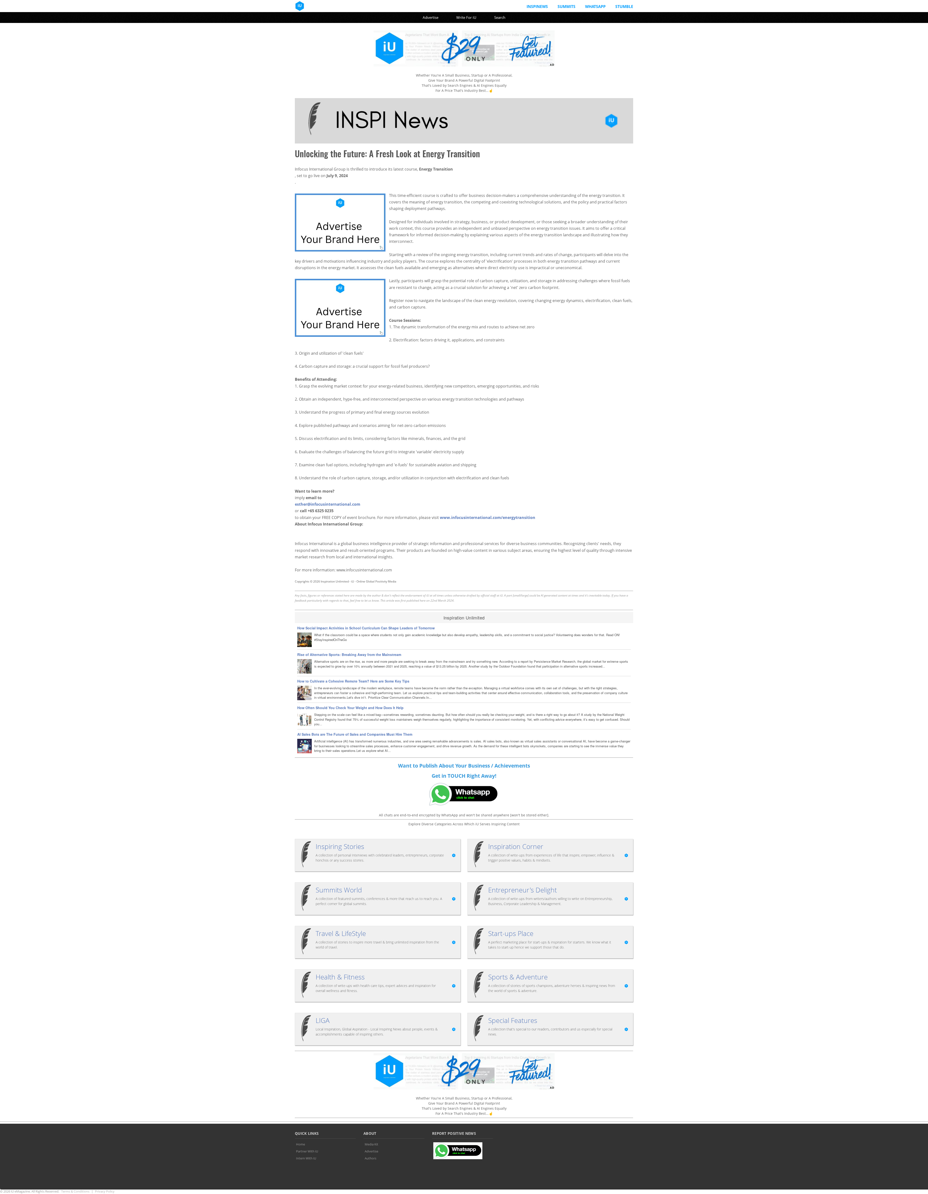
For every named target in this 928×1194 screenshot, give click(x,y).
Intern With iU (306, 1158)
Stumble (624, 6)
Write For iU (466, 17)
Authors (370, 1158)
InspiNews (537, 6)
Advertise (430, 17)
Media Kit (371, 1144)
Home (300, 1144)
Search (499, 17)
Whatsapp (595, 6)
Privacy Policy (105, 1191)
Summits (566, 6)
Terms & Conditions (75, 1191)
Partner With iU (307, 1151)
